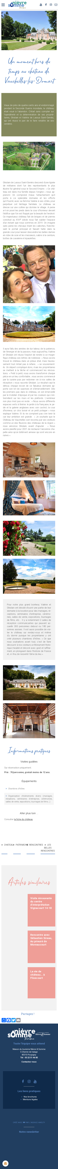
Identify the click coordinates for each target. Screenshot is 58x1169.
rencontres (32, 845)
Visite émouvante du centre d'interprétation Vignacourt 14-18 (41, 903)
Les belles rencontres (48, 848)
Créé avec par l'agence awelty (29, 1122)
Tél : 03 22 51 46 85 (29, 1057)
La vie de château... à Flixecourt (37, 974)
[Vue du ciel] (29, 156)
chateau (6, 845)
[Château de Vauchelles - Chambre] (29, 497)
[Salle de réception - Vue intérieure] (29, 720)
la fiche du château (23, 819)
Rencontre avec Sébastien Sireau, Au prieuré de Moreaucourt (41, 939)
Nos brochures (30, 1097)
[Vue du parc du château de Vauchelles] (29, 576)
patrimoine (18, 845)
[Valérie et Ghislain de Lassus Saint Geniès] (29, 274)
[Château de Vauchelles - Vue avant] (29, 323)
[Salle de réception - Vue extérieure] (29, 538)
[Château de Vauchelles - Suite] (29, 459)
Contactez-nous (29, 1062)
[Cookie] (5, 1163)
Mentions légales (30, 1099)
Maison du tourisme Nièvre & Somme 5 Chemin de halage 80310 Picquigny (29, 1052)
